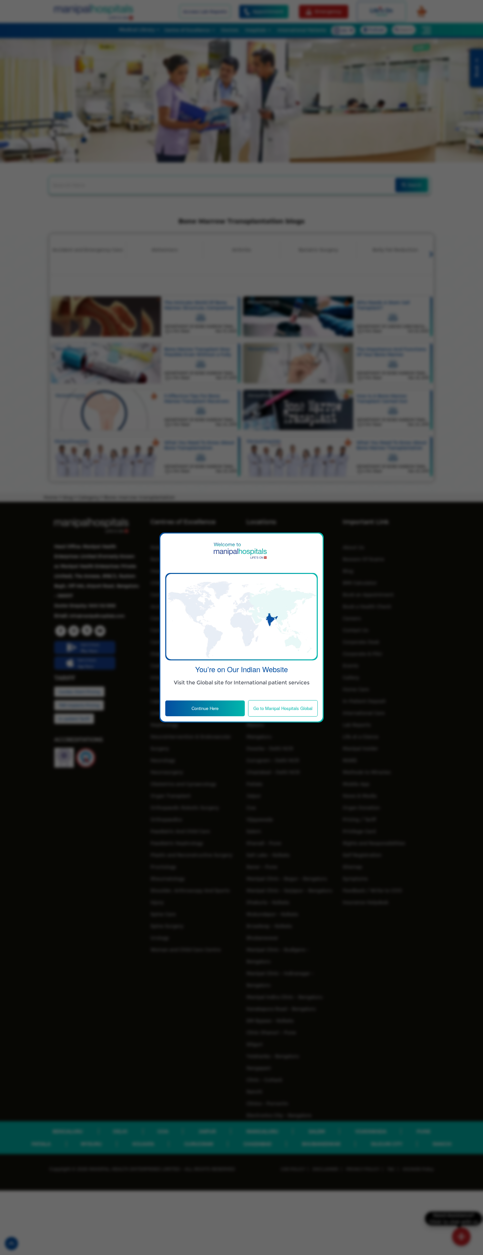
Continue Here (205, 708)
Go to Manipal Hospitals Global (282, 708)
